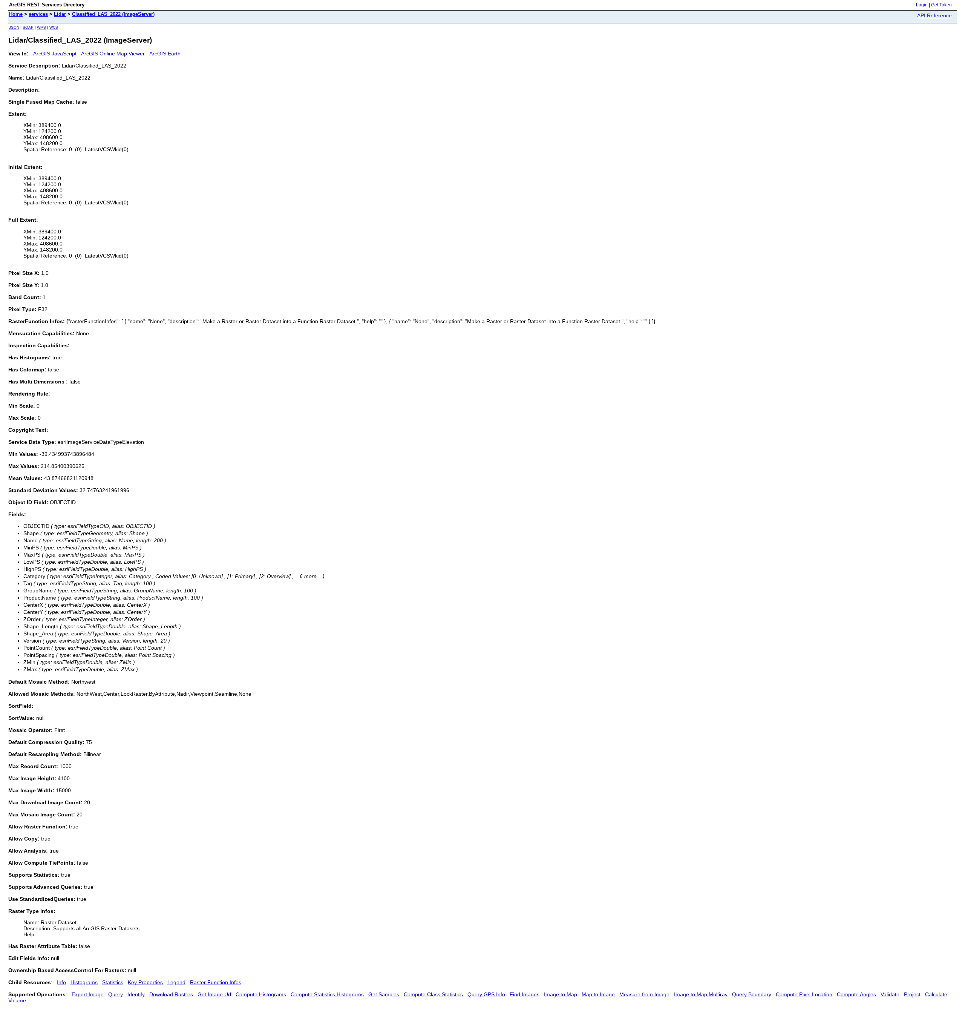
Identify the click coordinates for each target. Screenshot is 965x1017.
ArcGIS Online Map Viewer (113, 54)
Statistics (112, 982)
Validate (890, 994)
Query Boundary (751, 994)
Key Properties (145, 982)
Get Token (941, 5)
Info (61, 982)
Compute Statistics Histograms (327, 994)
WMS (41, 27)
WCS (53, 27)
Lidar (60, 14)
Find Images (524, 994)
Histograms (84, 982)
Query (115, 994)
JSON (14, 27)
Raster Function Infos (215, 982)
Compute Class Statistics (433, 994)
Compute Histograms (261, 994)
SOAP (28, 27)
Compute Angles (856, 994)
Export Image (88, 994)
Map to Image (598, 994)
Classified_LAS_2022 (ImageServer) (113, 14)
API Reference (934, 15)
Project (912, 994)
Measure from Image (644, 994)
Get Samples (383, 994)
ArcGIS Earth (165, 54)
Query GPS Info (486, 994)
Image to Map (560, 994)
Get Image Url (214, 994)
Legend (176, 982)
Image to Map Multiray (701, 994)
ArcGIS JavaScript (55, 54)
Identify (136, 994)
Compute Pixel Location (804, 994)
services (38, 14)
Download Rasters (171, 994)
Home (16, 14)
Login (922, 5)
